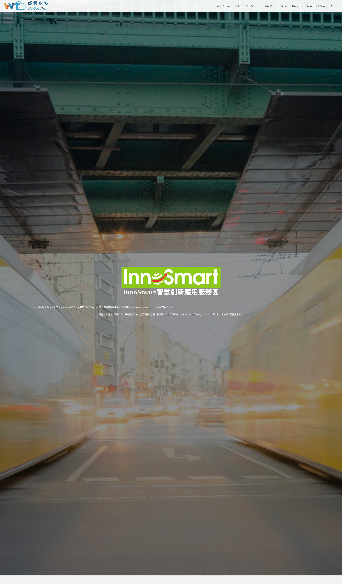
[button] (332, 6)
